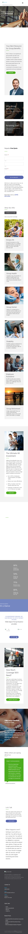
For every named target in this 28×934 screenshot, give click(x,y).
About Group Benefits (10, 908)
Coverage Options (10, 213)
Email (6, 169)
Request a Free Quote (8, 897)
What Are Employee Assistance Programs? (13, 924)
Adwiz (15, 931)
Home (7, 907)
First (5, 160)
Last (5, 166)
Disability (9, 341)
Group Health (11, 273)
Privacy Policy (19, 932)
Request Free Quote (13, 699)
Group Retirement (13, 408)
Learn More (11, 72)
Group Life (10, 240)
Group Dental (11, 307)
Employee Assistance (10, 375)
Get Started (13, 637)
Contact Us (6, 896)
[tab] (10, 212)
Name (6, 155)
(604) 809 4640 (6, 889)
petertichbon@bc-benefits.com (9, 892)
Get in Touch (11, 821)
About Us (7, 909)
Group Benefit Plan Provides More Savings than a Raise (14, 919)
